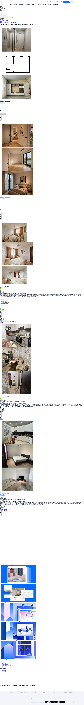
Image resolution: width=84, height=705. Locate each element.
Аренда (11, 4)
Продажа (15, 4)
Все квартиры (4, 670)
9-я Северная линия (16, 401)
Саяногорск (4, 663)
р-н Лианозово (7, 499)
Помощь (43, 693)
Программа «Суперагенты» (68, 692)
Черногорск (32, 107)
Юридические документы (25, 692)
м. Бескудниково (15, 291)
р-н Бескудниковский (7, 107)
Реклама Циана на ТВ (56, 692)
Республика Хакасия (5, 664)
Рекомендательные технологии (35, 698)
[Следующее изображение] (2, 100)
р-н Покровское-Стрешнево (9, 202)
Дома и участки (27, 4)
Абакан (3, 666)
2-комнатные (4, 671)
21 (19, 401)
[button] (42, 686)
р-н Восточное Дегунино (8, 291)
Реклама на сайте (23, 693)
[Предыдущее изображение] (0, 100)
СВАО (4, 401)
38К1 (25, 291)
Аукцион (43, 692)
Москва (1, 107)
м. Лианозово (12, 499)
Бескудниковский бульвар (23, 107)
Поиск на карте (34, 692)
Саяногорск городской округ (6, 665)
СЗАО (4, 202)
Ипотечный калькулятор (57, 693)
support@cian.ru (17, 698)
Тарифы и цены (12, 693)
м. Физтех (11, 401)
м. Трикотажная (16, 202)
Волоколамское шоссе (22, 202)
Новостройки (21, 4)
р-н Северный (7, 401)
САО (3, 107)
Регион (1, 13)
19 (20, 499)
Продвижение (34, 693)
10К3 (28, 107)
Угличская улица (17, 499)
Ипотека (39, 4)
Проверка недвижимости (68, 693)
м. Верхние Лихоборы (15, 107)
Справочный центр (12, 692)
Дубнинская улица (21, 291)
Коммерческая (34, 4)
